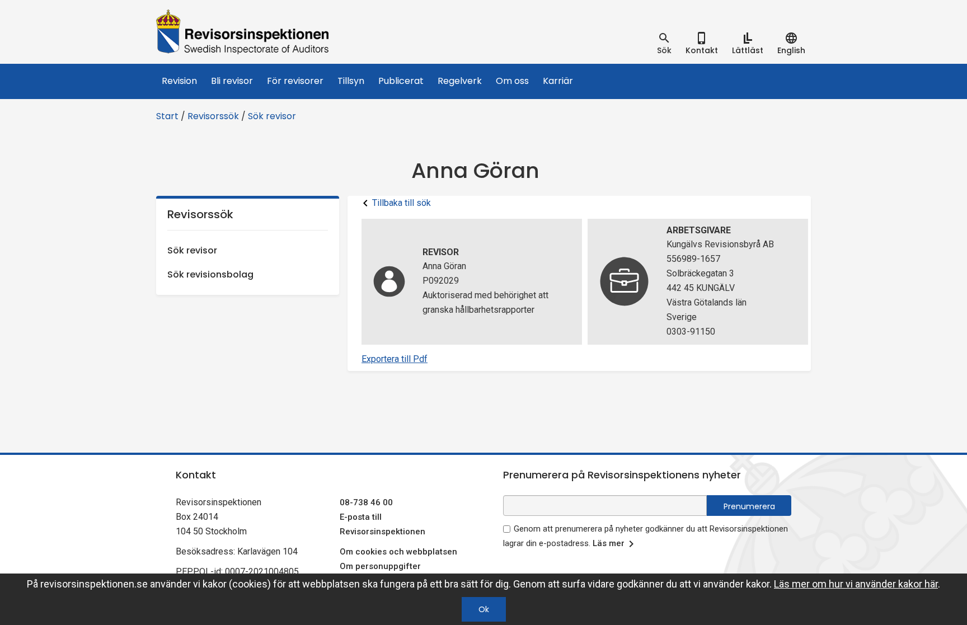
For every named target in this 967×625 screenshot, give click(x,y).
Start (167, 116)
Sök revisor (272, 116)
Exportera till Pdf (395, 359)
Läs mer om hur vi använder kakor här (856, 584)
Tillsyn (350, 80)
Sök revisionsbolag (210, 274)
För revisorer (295, 80)
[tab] (664, 44)
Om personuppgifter (380, 566)
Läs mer (609, 543)
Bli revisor (232, 80)
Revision (179, 80)
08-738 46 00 (366, 502)
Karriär (558, 80)
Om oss (512, 80)
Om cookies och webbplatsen (398, 552)
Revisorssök (213, 116)
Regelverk (460, 80)
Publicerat (401, 80)
